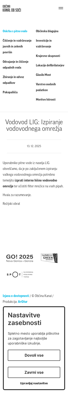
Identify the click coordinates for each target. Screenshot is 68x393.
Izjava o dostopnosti (16, 296)
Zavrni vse (34, 372)
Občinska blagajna (47, 31)
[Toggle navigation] (60, 8)
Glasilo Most (43, 75)
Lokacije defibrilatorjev (50, 65)
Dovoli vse (34, 355)
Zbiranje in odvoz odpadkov (13, 80)
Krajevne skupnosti (48, 56)
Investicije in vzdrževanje (44, 43)
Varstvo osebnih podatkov (46, 87)
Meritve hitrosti (45, 99)
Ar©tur (23, 302)
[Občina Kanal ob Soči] (12, 8)
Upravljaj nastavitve (34, 383)
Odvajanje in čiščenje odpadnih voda (15, 64)
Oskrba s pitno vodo (15, 31)
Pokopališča (10, 92)
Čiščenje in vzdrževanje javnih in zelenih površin (17, 46)
